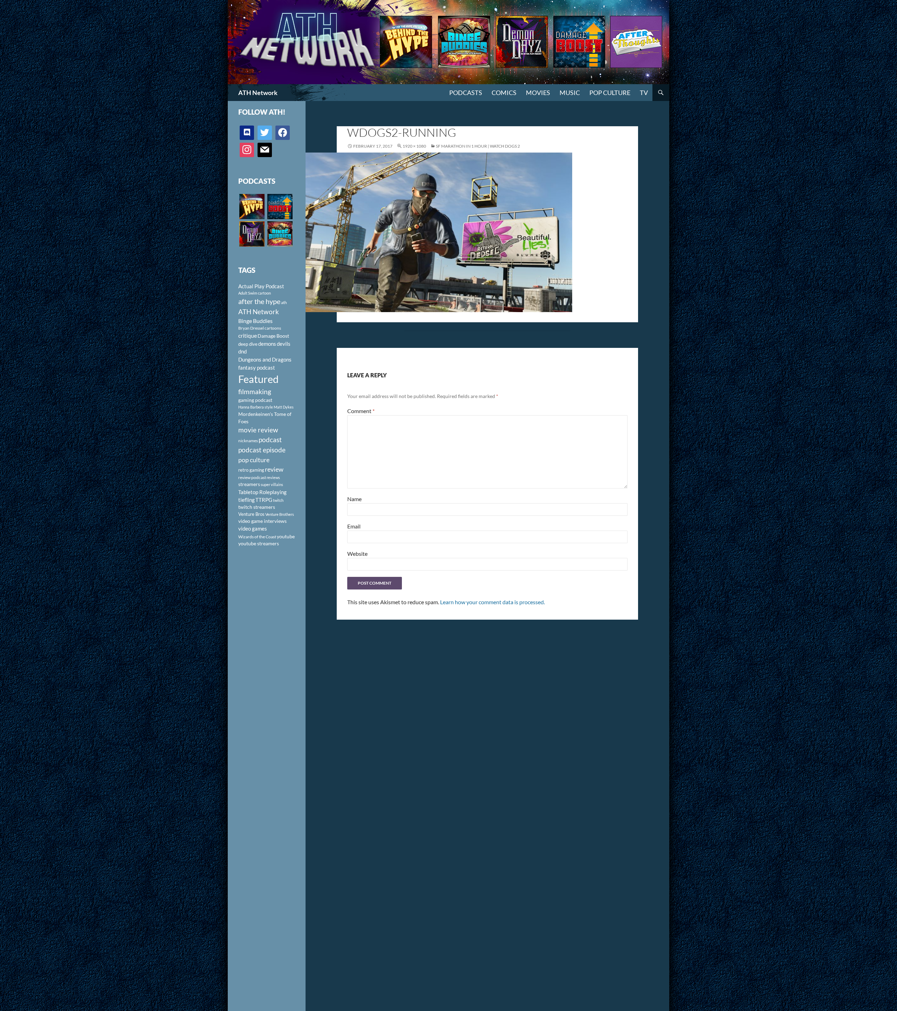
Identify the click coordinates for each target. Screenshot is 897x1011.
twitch (278, 500)
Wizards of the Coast (257, 536)
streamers (249, 484)
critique (247, 335)
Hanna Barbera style (255, 407)
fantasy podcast (256, 367)
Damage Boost (273, 336)
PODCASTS (465, 92)
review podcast (252, 477)
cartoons (273, 328)
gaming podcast (255, 400)
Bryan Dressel (251, 328)
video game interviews (262, 521)
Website (357, 553)
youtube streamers (258, 543)
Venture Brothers (279, 514)
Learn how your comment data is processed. (492, 602)
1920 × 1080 (414, 146)
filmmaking (254, 391)
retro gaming (251, 470)
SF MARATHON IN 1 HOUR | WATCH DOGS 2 (478, 146)
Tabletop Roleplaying (262, 492)
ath (284, 302)
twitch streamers (256, 507)
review (274, 469)
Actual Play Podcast (261, 286)
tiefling (246, 500)
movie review (258, 430)
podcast (270, 440)
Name (354, 499)
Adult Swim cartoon (254, 293)
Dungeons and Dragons (265, 359)
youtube (286, 536)
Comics (504, 92)
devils (283, 344)
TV (644, 92)
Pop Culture (609, 92)
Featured (258, 379)
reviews (273, 477)
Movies (538, 92)
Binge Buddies (255, 321)
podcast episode (262, 450)
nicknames (248, 440)
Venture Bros (251, 514)
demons (267, 344)
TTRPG (263, 500)
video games (252, 529)
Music (570, 92)
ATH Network (258, 92)
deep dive (248, 344)
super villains (272, 484)
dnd (242, 351)
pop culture (253, 460)
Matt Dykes (284, 407)
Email (354, 526)
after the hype (259, 301)
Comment (361, 410)
